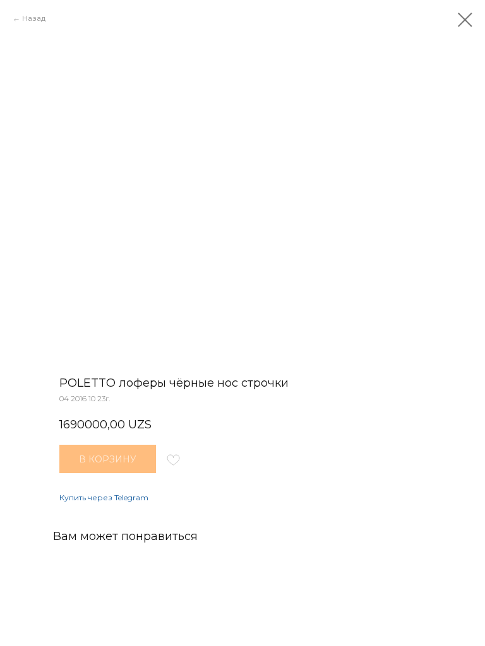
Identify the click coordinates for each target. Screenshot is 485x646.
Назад (33, 18)
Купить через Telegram (103, 497)
